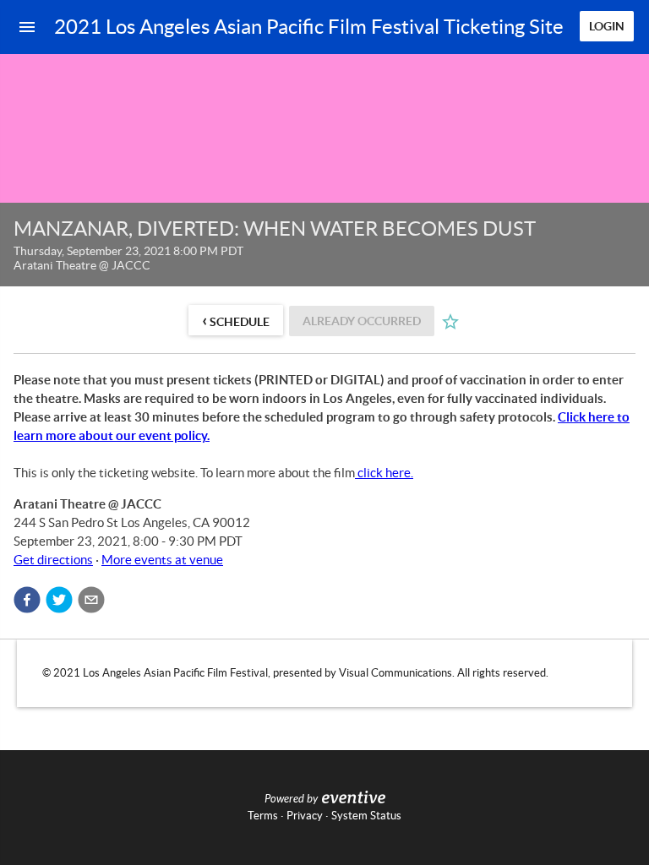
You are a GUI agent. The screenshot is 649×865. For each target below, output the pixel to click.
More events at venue (162, 559)
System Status (366, 815)
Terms (263, 815)
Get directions (53, 559)
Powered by (291, 799)
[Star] (450, 322)
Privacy (304, 815)
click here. (385, 472)
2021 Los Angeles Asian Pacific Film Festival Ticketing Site (309, 26)
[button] (27, 599)
